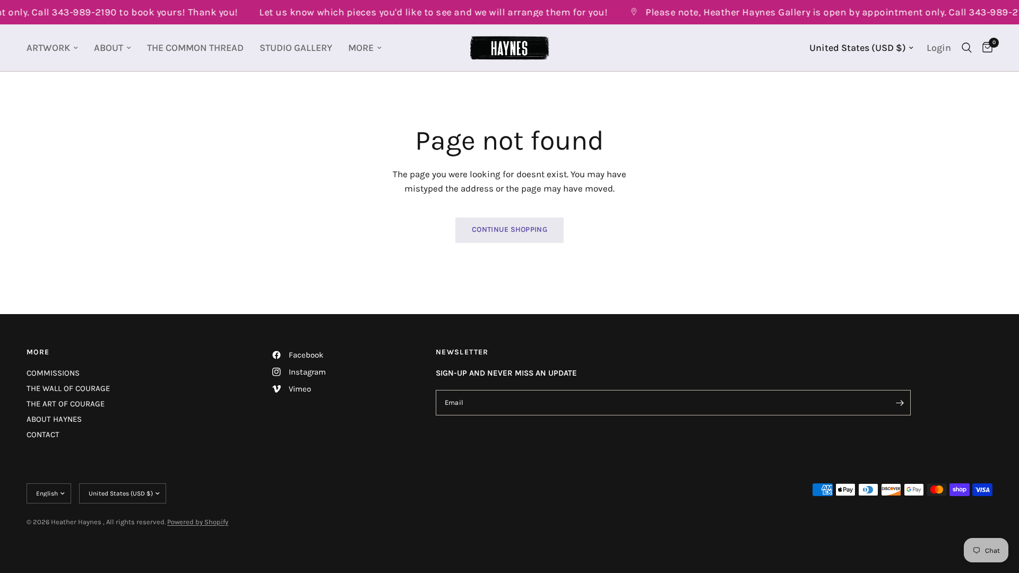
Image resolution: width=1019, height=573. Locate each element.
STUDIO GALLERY (296, 48)
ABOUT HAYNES (54, 419)
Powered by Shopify (197, 522)
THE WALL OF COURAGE (68, 388)
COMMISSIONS (53, 373)
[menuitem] (56, 48)
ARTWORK (48, 48)
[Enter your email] (900, 402)
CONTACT (43, 434)
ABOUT (108, 48)
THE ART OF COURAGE (66, 404)
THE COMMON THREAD (195, 48)
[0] (984, 47)
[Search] (966, 47)
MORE (361, 48)
